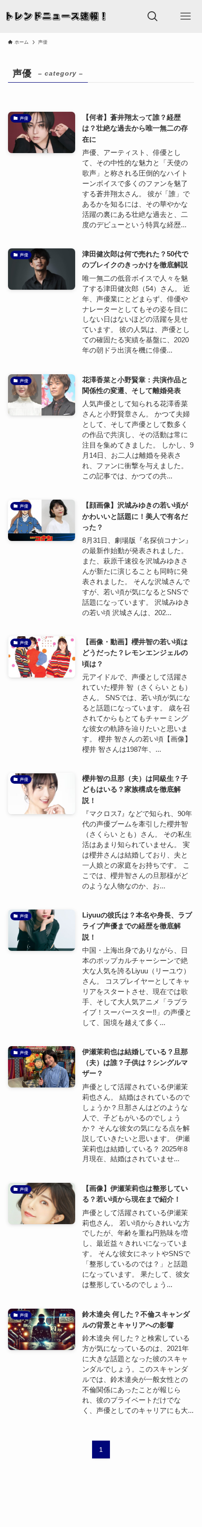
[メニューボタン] (185, 16)
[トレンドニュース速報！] (56, 16)
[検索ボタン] (152, 16)
